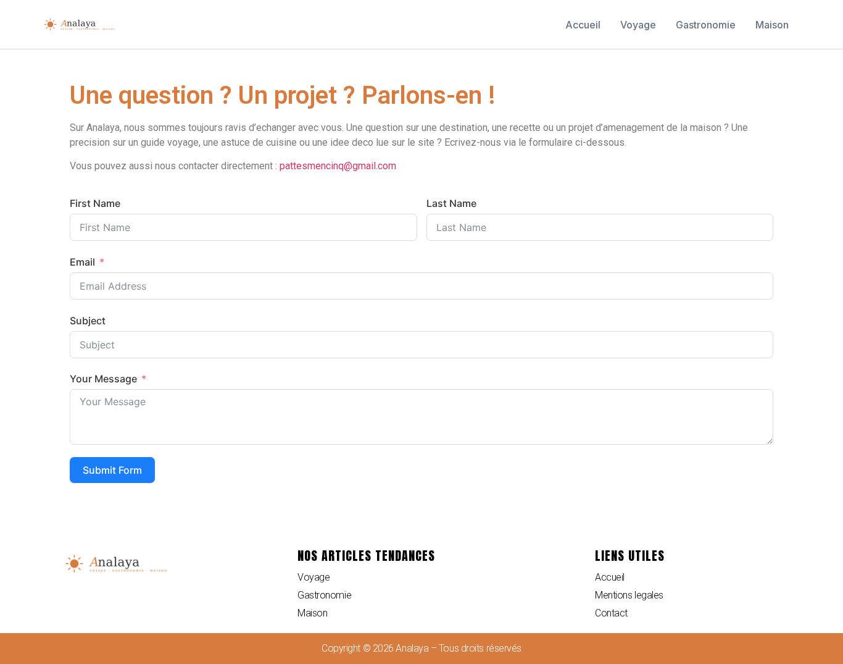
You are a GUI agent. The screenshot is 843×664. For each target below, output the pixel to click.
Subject (88, 320)
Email (82, 262)
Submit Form (112, 470)
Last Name (451, 203)
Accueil (582, 25)
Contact (611, 613)
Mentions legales (629, 595)
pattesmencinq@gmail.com (338, 166)
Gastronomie (706, 25)
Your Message (103, 378)
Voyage (638, 25)
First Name (95, 203)
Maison (772, 25)
